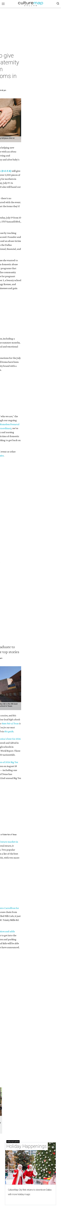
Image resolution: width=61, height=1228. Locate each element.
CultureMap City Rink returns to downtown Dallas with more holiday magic (29, 1192)
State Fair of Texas (10, 723)
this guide (8, 731)
